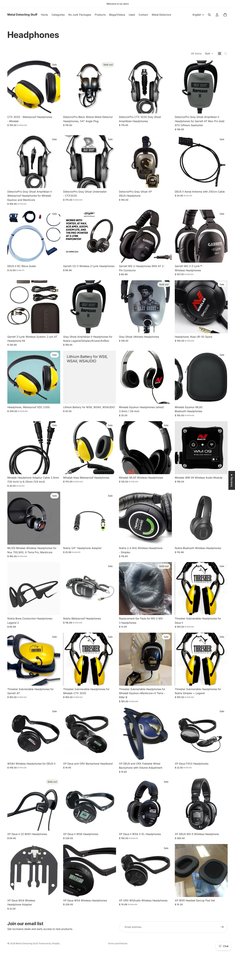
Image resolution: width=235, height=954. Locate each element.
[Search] (209, 15)
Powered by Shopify (49, 943)
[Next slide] (222, 87)
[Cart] (225, 15)
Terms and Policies (117, 943)
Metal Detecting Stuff (27, 943)
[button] (209, 53)
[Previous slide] (180, 87)
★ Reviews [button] (231, 480)
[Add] (54, 108)
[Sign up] (222, 927)
